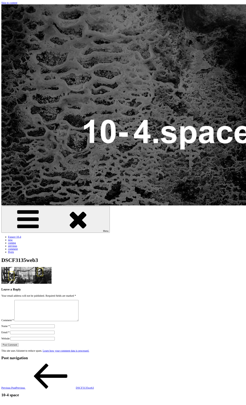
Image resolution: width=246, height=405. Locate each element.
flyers (11, 252)
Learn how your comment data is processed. (66, 350)
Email (5, 332)
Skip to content (9, 2)
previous (12, 246)
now (10, 239)
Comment (7, 320)
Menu (105, 231)
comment (13, 249)
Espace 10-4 (14, 236)
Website (5, 338)
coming (12, 242)
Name (5, 326)
